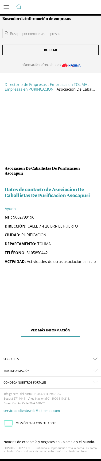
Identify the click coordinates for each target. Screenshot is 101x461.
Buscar (50, 50)
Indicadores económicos (83, 7)
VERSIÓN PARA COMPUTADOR (35, 423)
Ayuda (10, 208)
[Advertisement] (50, 131)
